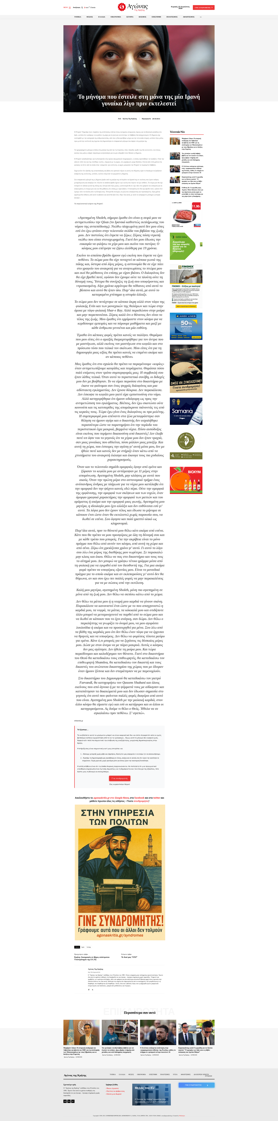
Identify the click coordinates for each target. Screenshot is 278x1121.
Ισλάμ (89, 947)
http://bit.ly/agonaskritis (94, 972)
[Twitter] (92, 989)
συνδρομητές (141, 801)
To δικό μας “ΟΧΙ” (129, 957)
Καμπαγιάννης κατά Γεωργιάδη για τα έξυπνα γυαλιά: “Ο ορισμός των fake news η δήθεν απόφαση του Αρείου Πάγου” (195, 1050)
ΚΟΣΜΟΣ (139, 90)
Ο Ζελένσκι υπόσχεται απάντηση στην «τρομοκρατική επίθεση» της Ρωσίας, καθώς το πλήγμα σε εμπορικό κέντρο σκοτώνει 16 (158, 1050)
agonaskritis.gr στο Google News (111, 797)
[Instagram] (65, 1101)
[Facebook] (89, 989)
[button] (78, 7)
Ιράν (82, 947)
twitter (156, 797)
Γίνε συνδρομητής (120, 778)
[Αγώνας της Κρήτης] (79, 979)
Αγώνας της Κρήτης (129, 119)
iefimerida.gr (78, 721)
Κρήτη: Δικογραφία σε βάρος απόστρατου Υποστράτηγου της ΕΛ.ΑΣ (91, 958)
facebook (139, 797)
